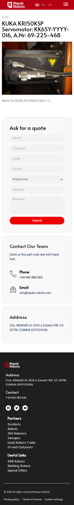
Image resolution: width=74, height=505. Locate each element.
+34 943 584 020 (31, 277)
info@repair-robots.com (35, 293)
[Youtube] (25, 408)
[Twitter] (16, 408)
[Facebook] (8, 408)
